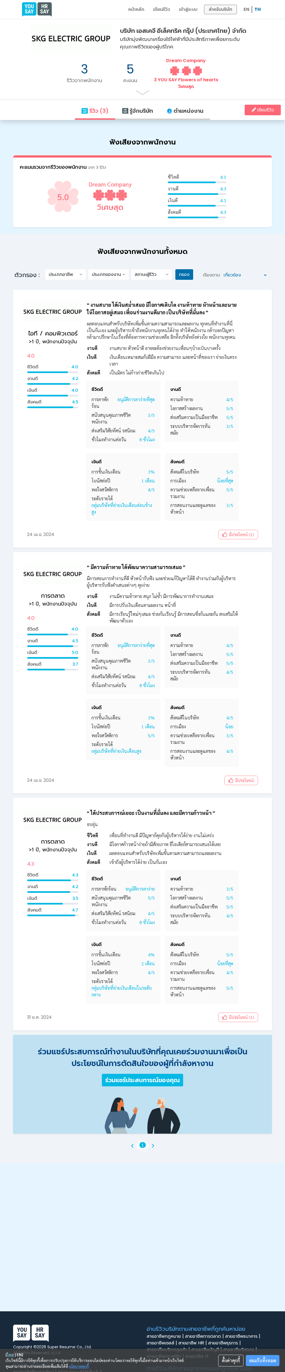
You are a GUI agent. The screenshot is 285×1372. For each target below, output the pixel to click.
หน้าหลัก (136, 9)
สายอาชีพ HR (192, 1343)
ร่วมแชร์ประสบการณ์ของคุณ (142, 1080)
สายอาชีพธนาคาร (242, 1336)
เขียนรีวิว (161, 9)
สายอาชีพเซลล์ (162, 1343)
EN (246, 9)
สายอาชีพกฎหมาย (165, 1336)
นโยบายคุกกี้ (79, 1366)
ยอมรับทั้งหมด (262, 1360)
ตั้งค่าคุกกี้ (231, 1360)
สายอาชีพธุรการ (224, 1343)
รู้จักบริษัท (140, 111)
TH (257, 9)
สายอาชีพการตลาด (204, 1336)
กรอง (184, 274)
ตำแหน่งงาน (187, 111)
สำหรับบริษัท (220, 9)
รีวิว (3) (98, 111)
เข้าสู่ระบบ (188, 9)
